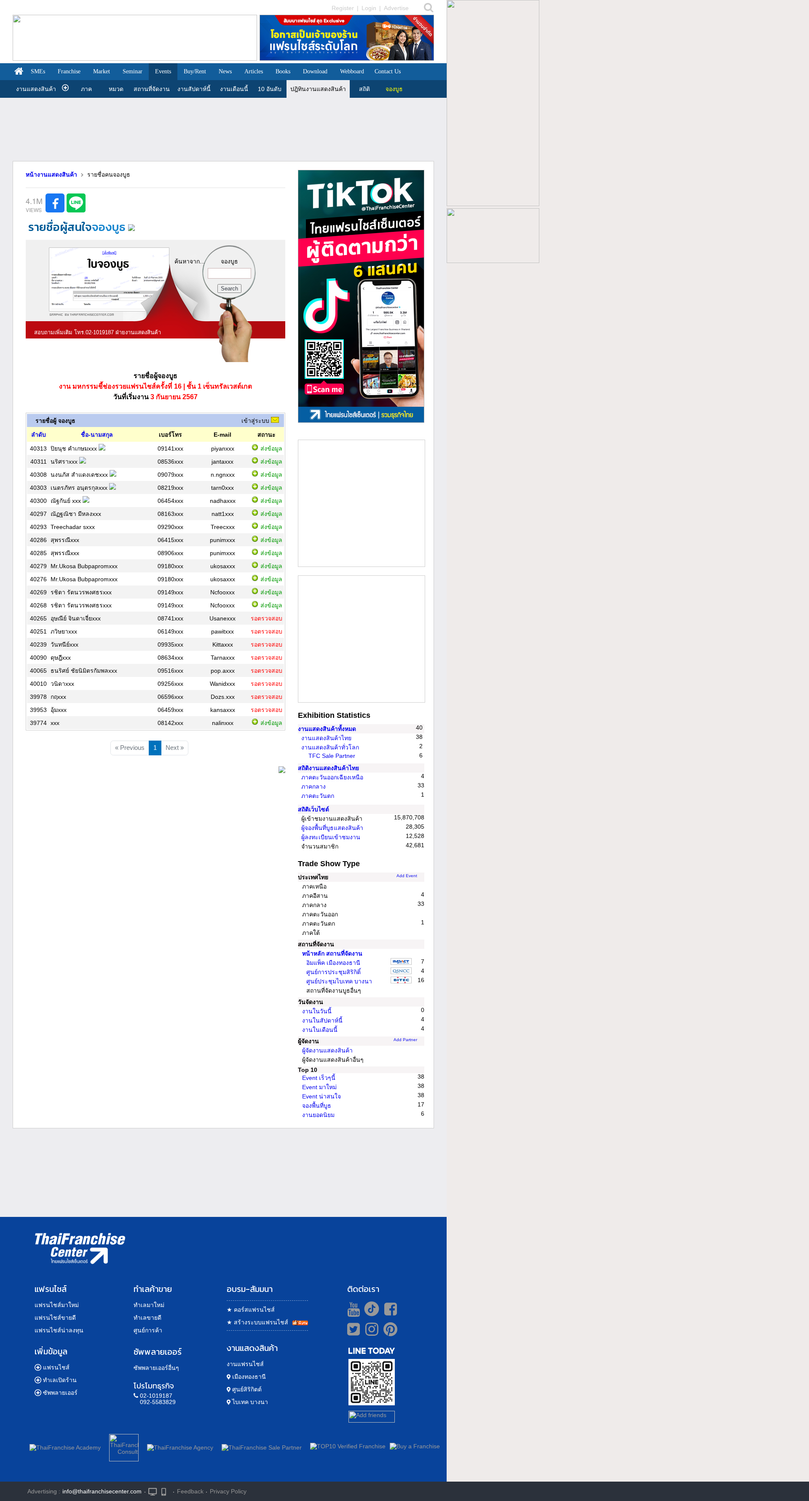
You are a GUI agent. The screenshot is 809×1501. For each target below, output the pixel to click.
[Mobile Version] (165, 1491)
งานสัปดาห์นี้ (194, 89)
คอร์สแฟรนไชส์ (251, 1309)
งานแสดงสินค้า (36, 89)
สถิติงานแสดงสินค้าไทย (328, 768)
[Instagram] (370, 1332)
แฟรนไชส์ (56, 1367)
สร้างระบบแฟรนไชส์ (257, 1322)
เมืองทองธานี (248, 1376)
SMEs (38, 71)
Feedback (190, 1491)
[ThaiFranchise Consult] (124, 1446)
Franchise (69, 71)
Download (315, 71)
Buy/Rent (195, 71)
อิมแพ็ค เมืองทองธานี (333, 962)
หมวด (116, 89)
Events (163, 71)
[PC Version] (152, 1491)
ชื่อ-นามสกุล (97, 434)
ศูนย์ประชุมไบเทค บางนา (339, 981)
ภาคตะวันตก (317, 795)
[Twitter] (352, 1329)
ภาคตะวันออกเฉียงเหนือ (332, 777)
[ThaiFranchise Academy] (67, 1446)
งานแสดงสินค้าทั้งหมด (327, 728)
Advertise (396, 8)
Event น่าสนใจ (321, 1096)
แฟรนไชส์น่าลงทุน (59, 1330)
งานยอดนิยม (318, 1115)
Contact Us (388, 71)
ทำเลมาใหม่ (149, 1305)
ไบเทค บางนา (249, 1402)
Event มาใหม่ (319, 1087)
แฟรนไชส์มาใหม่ (57, 1305)
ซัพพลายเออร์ (60, 1392)
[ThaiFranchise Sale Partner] (261, 1446)
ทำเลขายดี (147, 1317)
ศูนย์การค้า (148, 1330)
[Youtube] (352, 1309)
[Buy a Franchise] (415, 1446)
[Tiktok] (369, 1308)
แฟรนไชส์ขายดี (55, 1317)
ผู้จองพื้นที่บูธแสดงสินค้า (332, 827)
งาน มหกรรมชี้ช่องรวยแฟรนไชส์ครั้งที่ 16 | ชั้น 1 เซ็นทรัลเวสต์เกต (155, 386)
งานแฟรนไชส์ (245, 1364)
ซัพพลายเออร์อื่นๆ (156, 1367)
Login (369, 8)
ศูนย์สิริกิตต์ (246, 1389)
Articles (253, 71)
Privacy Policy (228, 1491)
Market (101, 71)
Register (343, 8)
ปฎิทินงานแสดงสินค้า (318, 89)
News (225, 71)
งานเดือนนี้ (234, 89)
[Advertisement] (223, 123)
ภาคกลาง (313, 786)
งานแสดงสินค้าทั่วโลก (330, 747)
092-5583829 (158, 1402)
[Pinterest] (390, 1332)
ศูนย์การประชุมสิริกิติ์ (333, 972)
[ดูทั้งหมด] (282, 771)
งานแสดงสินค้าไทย (326, 738)
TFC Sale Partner (331, 755)
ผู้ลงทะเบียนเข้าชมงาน (330, 837)
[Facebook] (389, 1308)
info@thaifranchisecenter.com (102, 1491)
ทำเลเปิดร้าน (60, 1380)
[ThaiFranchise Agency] (180, 1446)
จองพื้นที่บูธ (316, 1105)
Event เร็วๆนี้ (318, 1077)
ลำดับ (38, 434)
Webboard (352, 71)
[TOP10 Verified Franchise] (348, 1446)
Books (283, 71)
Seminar (132, 71)
